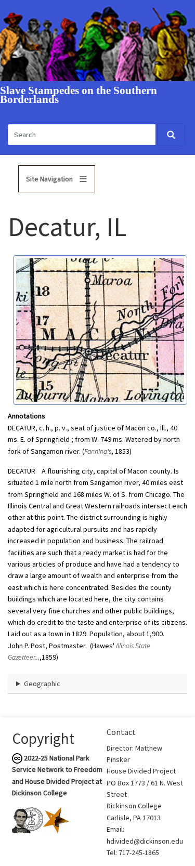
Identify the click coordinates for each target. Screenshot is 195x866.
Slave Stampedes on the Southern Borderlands (78, 95)
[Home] (97, 40)
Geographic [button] (42, 683)
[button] (100, 329)
